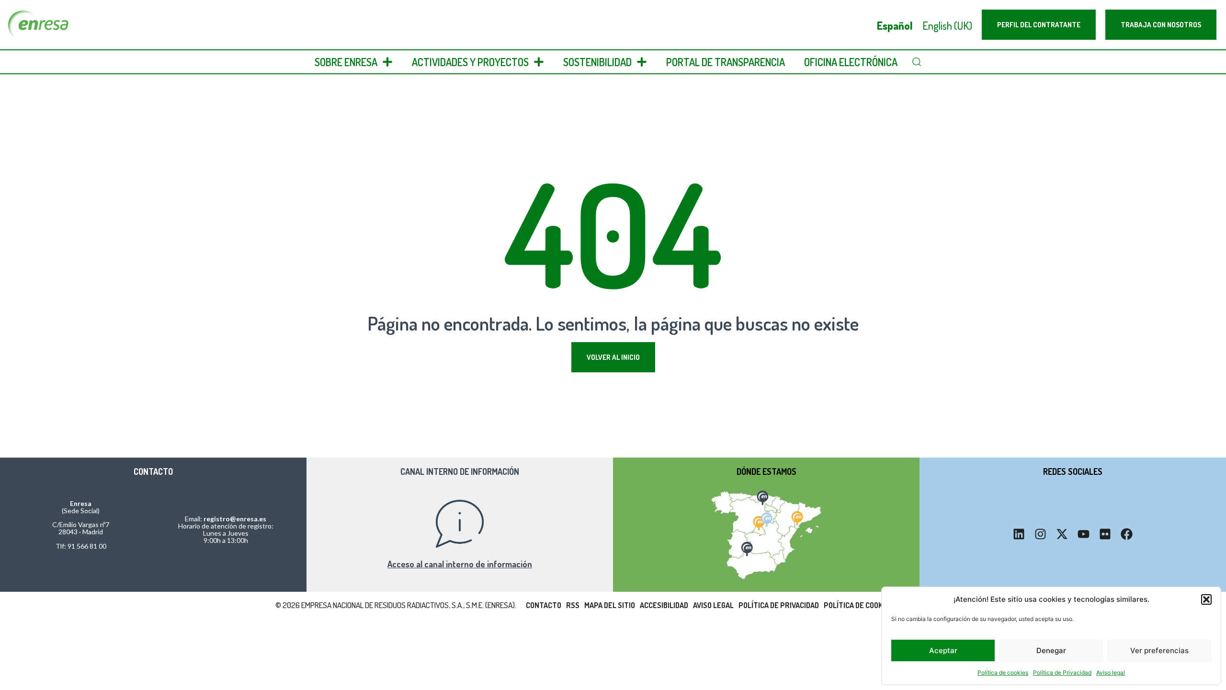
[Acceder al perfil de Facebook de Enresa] (1127, 534)
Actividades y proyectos (470, 62)
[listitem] (762, 496)
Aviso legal (1110, 672)
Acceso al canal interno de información (459, 564)
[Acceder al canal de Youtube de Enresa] (1084, 534)
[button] (1206, 599)
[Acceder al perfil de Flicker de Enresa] (1105, 534)
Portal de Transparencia (725, 62)
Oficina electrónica (850, 62)
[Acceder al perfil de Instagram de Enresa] (1040, 534)
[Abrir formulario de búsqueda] (916, 62)
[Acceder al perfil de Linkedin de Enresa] (1019, 534)
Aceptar (943, 650)
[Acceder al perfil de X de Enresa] (1062, 534)
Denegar (1051, 650)
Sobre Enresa (346, 62)
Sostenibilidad (597, 62)
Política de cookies (1002, 672)
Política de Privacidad (1062, 672)
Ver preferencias (1159, 650)
